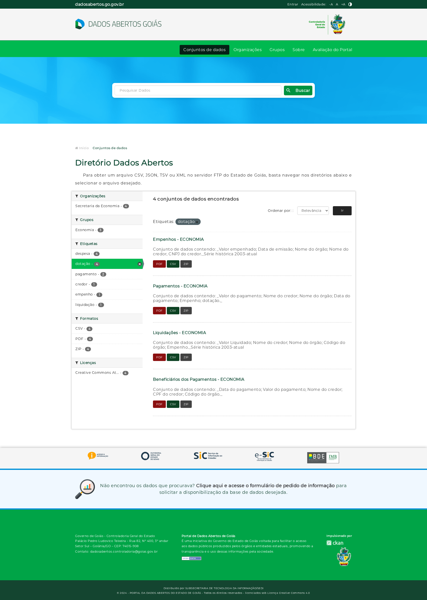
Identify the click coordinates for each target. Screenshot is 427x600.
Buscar (303, 90)
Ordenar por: (280, 210)
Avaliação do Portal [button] (332, 49)
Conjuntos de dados (204, 49)
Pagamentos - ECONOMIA (180, 286)
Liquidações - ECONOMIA (179, 332)
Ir (342, 210)
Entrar (292, 4)
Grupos (277, 49)
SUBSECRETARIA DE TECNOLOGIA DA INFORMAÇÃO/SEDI (224, 588)
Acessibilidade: (313, 4)
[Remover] (197, 222)
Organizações (248, 49)
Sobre (299, 49)
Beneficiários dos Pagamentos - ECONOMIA (198, 379)
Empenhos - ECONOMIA (178, 239)
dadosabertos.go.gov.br (99, 4)
